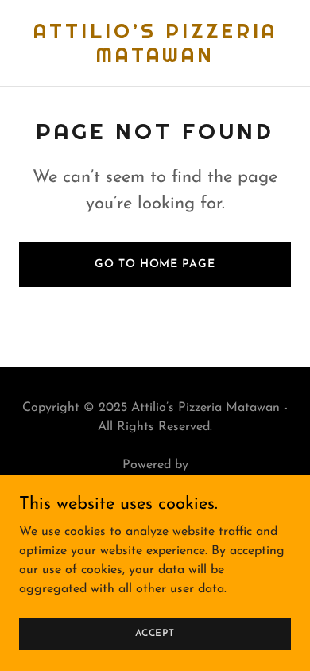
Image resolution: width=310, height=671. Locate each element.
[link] (155, 58)
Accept (155, 633)
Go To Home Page (155, 264)
